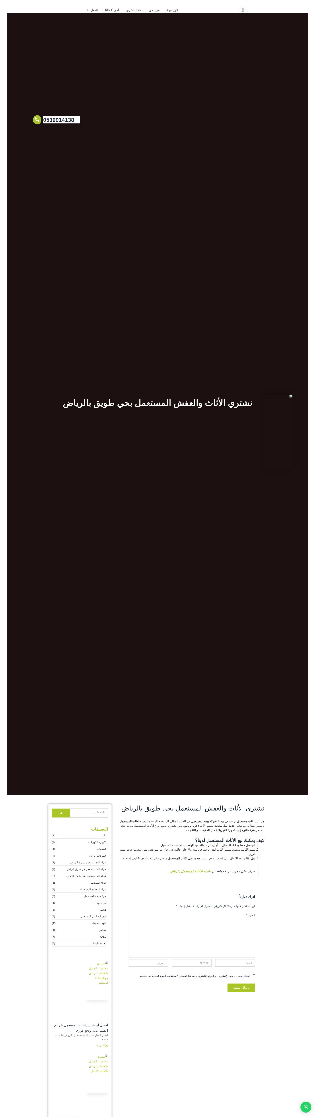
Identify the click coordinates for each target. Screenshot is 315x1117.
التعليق (250, 915)
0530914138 (58, 120)
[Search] (61, 813)
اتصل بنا (92, 10)
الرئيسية (172, 10)
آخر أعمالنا (112, 10)
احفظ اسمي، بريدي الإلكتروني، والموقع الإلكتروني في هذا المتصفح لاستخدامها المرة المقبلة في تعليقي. (194, 975)
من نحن (154, 10)
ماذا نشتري (133, 10)
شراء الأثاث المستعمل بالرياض (190, 871)
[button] (305, 1107)
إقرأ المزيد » (102, 1045)
